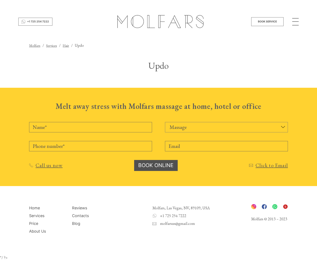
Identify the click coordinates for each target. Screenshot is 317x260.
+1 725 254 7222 (38, 21)
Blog (76, 223)
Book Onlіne (155, 165)
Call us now (49, 165)
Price (33, 223)
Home (34, 208)
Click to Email (272, 165)
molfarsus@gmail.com (177, 223)
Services (36, 215)
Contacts (80, 215)
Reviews (79, 208)
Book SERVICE (267, 21)
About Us (37, 231)
